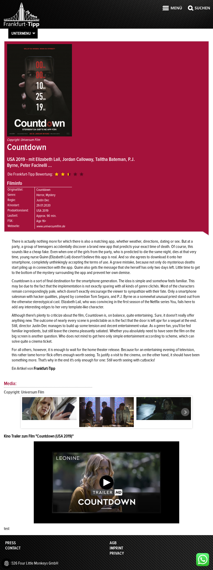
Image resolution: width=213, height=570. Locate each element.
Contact (13, 548)
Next (185, 412)
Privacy (117, 553)
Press (10, 543)
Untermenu (21, 33)
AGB (113, 543)
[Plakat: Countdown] (39, 135)
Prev (28, 412)
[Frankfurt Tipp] (21, 27)
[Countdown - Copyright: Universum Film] (49, 408)
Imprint (116, 548)
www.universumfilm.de (50, 226)
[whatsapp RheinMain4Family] (202, 559)
